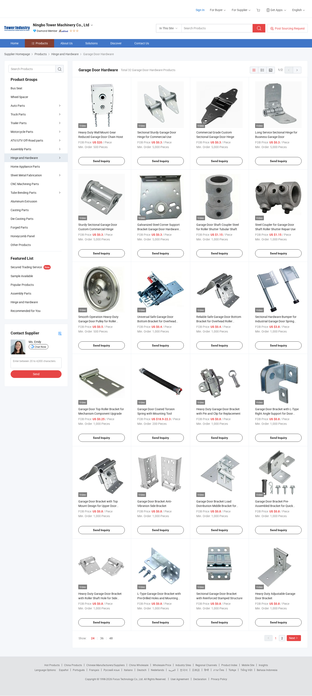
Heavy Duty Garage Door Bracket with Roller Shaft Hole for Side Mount (100, 598)
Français (94, 670)
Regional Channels (206, 665)
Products (42, 43)
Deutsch (141, 670)
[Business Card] (60, 333)
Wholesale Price (162, 665)
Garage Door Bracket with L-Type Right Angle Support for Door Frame (277, 413)
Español (63, 670)
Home (14, 43)
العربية (172, 670)
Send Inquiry (101, 161)
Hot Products (52, 665)
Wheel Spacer (19, 97)
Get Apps (276, 10)
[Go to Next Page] (297, 70)
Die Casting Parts (22, 219)
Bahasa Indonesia (267, 670)
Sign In (200, 10)
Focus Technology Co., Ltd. (128, 679)
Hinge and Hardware (24, 158)
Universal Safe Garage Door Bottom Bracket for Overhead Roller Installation (156, 321)
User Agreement (180, 679)
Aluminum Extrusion (24, 201)
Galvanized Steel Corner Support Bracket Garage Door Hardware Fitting (158, 229)
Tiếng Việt (246, 670)
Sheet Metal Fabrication (26, 175)
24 (92, 638)
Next (292, 638)
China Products (73, 665)
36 (102, 638)
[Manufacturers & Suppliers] (31, 8)
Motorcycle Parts (22, 132)
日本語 (196, 670)
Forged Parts (19, 227)
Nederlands (157, 670)
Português (79, 670)
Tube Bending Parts (23, 193)
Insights (263, 665)
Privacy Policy (219, 679)
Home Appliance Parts (25, 166)
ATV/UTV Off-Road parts (27, 140)
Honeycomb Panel (23, 236)
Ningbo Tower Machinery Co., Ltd (61, 25)
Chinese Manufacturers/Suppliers (105, 665)
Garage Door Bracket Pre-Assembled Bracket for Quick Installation (274, 505)
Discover (116, 43)
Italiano (128, 670)
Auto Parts (18, 106)
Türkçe (232, 670)
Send (36, 374)
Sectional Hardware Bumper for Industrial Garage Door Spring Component (276, 321)
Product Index (229, 665)
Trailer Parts (19, 123)
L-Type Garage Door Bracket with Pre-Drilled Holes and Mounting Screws (159, 598)
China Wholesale (138, 665)
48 (111, 638)
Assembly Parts (21, 149)
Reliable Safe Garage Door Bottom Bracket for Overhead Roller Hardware (218, 321)
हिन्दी (206, 670)
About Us (66, 43)
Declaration (200, 679)
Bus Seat (16, 88)
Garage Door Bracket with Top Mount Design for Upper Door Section (98, 505)
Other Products (21, 245)
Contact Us (141, 43)
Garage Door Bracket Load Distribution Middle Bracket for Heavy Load (216, 505)
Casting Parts (20, 210)
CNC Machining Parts (25, 184)
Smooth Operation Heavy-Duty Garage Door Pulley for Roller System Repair (98, 321)
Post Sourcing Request (290, 28)
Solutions (91, 43)
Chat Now (40, 346)
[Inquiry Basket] (259, 10)
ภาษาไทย (218, 670)
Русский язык (111, 670)
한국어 (184, 670)
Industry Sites (183, 665)
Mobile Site (248, 665)
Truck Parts (18, 114)
